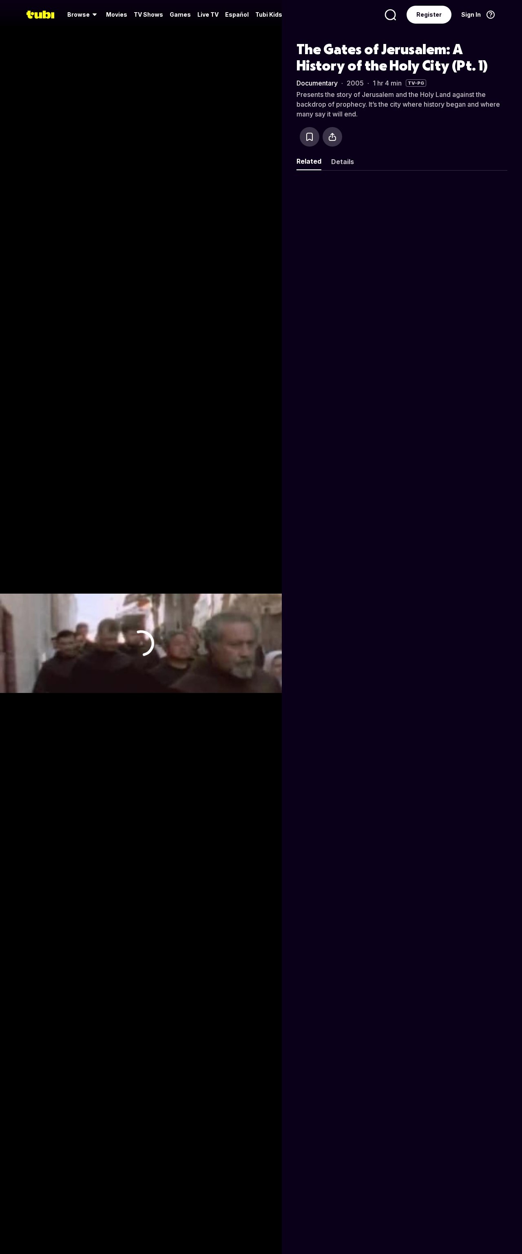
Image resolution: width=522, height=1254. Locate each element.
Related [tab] (308, 161)
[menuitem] (83, 15)
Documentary (317, 83)
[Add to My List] (309, 137)
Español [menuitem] (237, 14)
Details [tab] (342, 162)
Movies (116, 14)
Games (180, 14)
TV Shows (148, 14)
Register (429, 14)
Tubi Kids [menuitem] (268, 14)
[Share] (332, 137)
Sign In (471, 14)
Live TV (208, 14)
